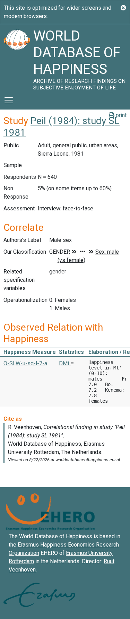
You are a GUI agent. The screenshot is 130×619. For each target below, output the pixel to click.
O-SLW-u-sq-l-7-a (25, 363)
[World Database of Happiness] (16, 57)
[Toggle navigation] (8, 100)
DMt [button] (65, 363)
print (120, 115)
